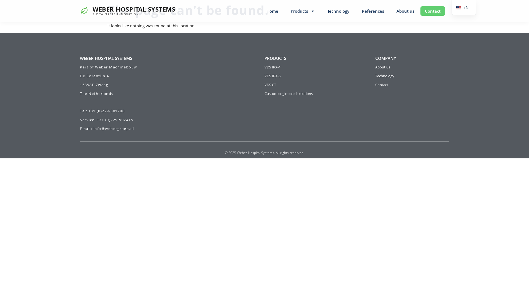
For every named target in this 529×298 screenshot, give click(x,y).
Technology (338, 11)
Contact (433, 11)
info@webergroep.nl (113, 128)
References (373, 11)
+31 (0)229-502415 (115, 119)
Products (299, 11)
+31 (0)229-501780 (106, 110)
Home (272, 11)
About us (405, 11)
